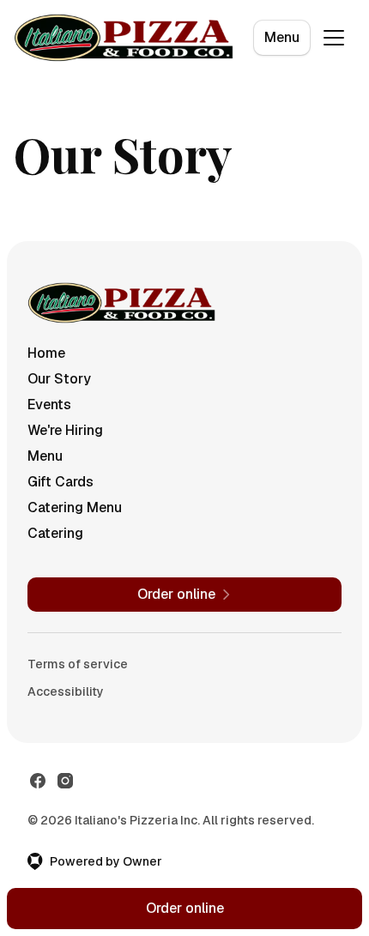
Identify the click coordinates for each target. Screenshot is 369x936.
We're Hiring (65, 430)
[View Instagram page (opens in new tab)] (65, 780)
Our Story (59, 379)
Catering (55, 533)
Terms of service (77, 664)
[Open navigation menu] (334, 38)
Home (46, 353)
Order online (185, 908)
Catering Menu (74, 507)
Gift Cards (60, 482)
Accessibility (65, 691)
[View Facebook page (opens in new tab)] (37, 780)
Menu (281, 37)
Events (49, 405)
